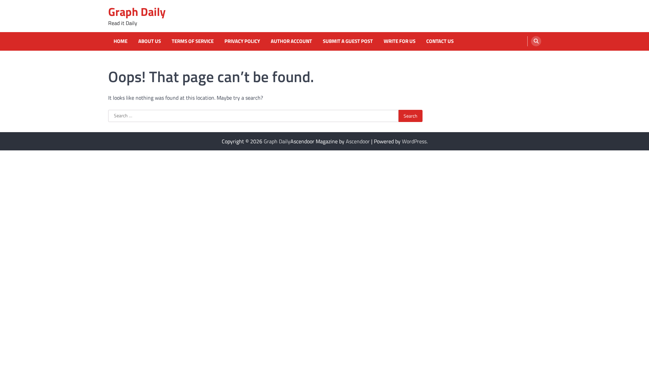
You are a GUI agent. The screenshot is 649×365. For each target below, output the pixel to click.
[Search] (536, 41)
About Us (149, 41)
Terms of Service (193, 41)
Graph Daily (137, 11)
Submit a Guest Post (348, 41)
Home (120, 41)
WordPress (414, 141)
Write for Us (399, 41)
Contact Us (440, 41)
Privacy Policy (242, 41)
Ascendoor (358, 141)
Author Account (291, 41)
